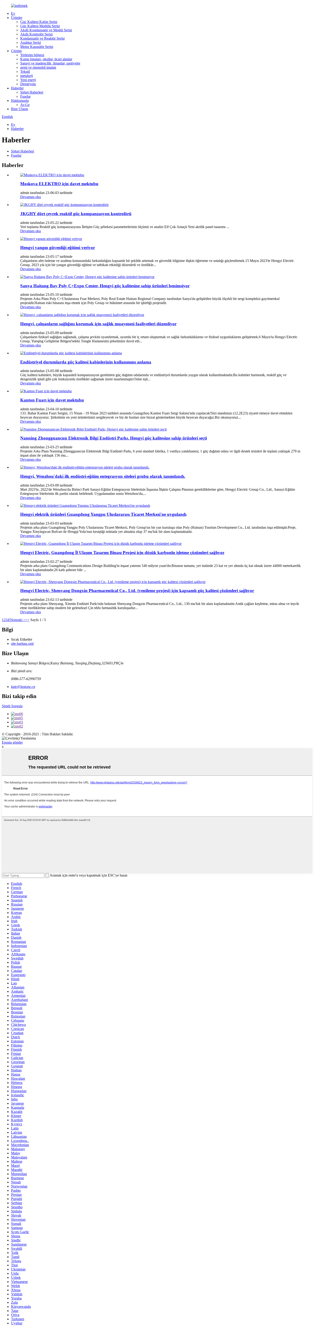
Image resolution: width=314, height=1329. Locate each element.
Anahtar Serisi (30, 42)
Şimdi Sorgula (12, 706)
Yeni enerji (28, 80)
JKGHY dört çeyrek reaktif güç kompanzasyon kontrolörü (75, 213)
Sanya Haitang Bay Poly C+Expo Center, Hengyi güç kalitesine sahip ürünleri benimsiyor (105, 285)
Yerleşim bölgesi (32, 55)
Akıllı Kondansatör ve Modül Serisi (46, 30)
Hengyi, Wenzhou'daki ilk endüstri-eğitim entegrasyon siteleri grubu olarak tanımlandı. (102, 476)
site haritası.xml (22, 643)
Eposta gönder (12, 742)
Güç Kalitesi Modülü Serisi (40, 26)
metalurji (26, 76)
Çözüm (16, 51)
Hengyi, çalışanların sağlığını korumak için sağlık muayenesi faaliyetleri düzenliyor (98, 323)
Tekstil (25, 71)
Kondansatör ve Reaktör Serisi (42, 38)
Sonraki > (18, 620)
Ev (13, 13)
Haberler (17, 88)
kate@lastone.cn (23, 687)
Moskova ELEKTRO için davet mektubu (59, 183)
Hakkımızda (20, 101)
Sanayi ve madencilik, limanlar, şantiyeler (50, 63)
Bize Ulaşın (19, 109)
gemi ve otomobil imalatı (38, 67)
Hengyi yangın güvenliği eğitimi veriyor (57, 247)
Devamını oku (30, 197)
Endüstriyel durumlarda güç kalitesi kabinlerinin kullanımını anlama (85, 362)
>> (27, 620)
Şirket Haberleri (31, 92)
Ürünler (16, 18)
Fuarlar (25, 96)
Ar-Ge (25, 105)
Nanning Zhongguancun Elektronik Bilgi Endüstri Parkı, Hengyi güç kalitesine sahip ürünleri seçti (113, 438)
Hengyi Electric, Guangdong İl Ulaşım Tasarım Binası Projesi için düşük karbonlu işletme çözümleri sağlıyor (122, 552)
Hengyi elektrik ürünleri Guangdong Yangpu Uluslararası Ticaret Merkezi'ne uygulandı (103, 514)
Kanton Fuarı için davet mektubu (52, 400)
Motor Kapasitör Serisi (36, 47)
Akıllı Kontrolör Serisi (36, 34)
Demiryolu (28, 84)
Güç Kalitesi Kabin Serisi (38, 22)
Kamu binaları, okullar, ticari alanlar (46, 59)
